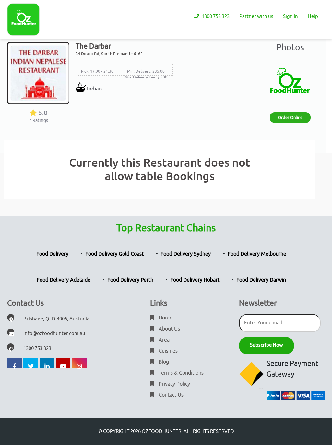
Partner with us (256, 16)
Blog (163, 362)
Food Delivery (52, 254)
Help (313, 16)
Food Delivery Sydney (185, 254)
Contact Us (170, 395)
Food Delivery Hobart (194, 280)
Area (163, 340)
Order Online (290, 117)
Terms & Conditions (180, 373)
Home (164, 318)
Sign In (290, 16)
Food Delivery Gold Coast (114, 254)
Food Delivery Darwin (261, 280)
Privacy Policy (173, 384)
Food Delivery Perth (130, 280)
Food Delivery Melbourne (257, 254)
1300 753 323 (215, 16)
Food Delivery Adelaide (63, 280)
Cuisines (167, 351)
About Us (168, 329)
